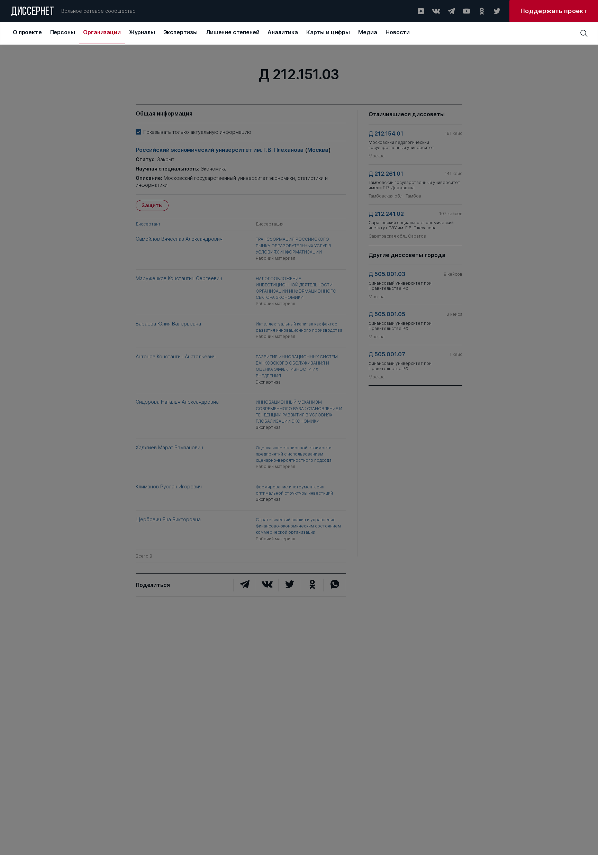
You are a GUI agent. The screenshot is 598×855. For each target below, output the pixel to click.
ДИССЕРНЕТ (32, 12)
